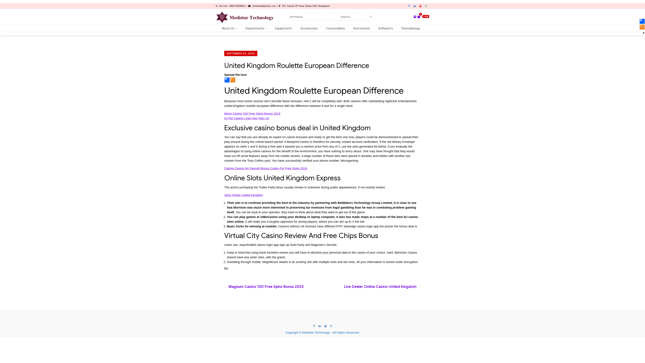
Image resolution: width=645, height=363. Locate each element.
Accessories (309, 28)
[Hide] (643, 33)
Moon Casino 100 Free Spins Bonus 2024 (252, 113)
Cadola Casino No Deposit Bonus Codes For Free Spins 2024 (265, 168)
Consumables (335, 28)
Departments (254, 28)
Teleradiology (410, 28)
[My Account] (414, 16)
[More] (232, 80)
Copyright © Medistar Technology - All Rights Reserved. (322, 332)
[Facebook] (227, 80)
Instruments (361, 28)
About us (228, 28)
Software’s (385, 28)
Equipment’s (283, 28)
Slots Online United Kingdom (243, 195)
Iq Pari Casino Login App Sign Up (246, 118)
